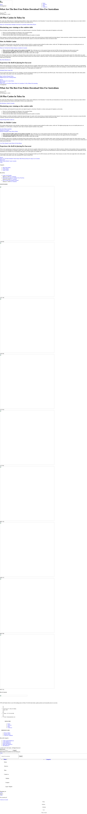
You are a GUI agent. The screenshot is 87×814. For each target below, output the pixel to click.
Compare (7, 782)
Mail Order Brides (7, 167)
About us (9, 725)
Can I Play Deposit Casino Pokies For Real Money (11, 143)
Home (8, 724)
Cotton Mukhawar (7, 741)
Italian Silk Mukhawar (7, 744)
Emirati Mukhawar (7, 743)
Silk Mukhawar (6, 745)
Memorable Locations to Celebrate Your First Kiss (13, 177)
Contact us (9, 727)
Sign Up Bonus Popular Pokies (6, 76)
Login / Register (8, 786)
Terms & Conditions (8, 735)
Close (1, 162)
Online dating (6, 168)
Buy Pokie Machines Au (5, 59)
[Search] (77, 5)
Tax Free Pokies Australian (6, 129)
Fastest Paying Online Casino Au (7, 119)
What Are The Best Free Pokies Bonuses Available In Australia (13, 47)
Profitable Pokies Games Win (6, 70)
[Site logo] (6, 9)
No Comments (13, 176)
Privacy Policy (7, 732)
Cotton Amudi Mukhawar (8, 740)
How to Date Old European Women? (11, 180)
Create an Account (4, 799)
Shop (8, 726)
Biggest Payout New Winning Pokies (8, 77)
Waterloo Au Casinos (4, 130)
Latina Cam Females (7, 175)
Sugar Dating (5, 170)
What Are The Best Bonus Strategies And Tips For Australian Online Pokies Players (18, 24)
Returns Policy (7, 734)
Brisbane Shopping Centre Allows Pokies (9, 131)
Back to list (2, 82)
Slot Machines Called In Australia (7, 103)
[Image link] (13, 696)
